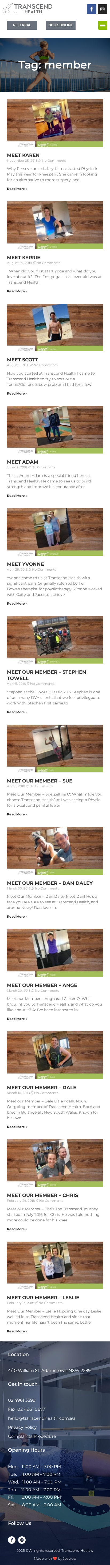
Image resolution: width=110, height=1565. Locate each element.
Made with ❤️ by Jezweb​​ (55, 1558)
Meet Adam (22, 462)
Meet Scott (22, 360)
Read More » (17, 189)
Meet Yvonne (25, 564)
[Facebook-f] (91, 9)
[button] (103, 25)
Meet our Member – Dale (41, 1088)
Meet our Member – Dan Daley (50, 883)
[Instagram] (102, 9)
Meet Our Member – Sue (39, 781)
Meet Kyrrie (23, 257)
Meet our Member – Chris (42, 1195)
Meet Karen (23, 155)
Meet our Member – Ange (42, 985)
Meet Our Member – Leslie (43, 1298)
